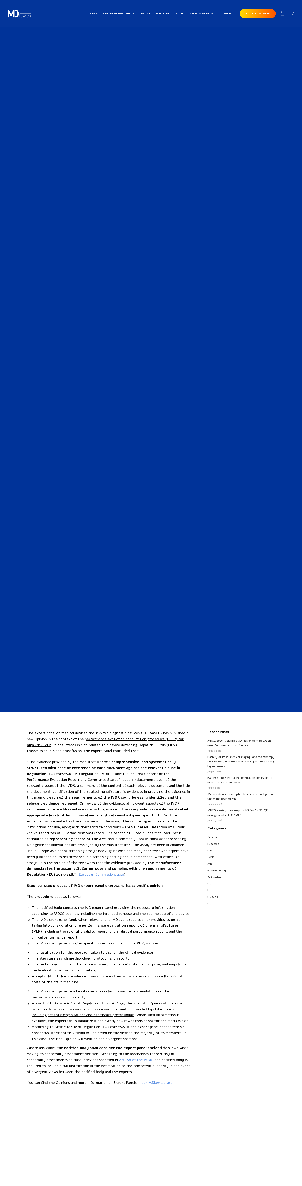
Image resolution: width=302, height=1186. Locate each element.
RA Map (145, 13)
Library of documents (118, 13)
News (93, 13)
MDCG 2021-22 (66, 913)
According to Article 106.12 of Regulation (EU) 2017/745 (78, 1026)
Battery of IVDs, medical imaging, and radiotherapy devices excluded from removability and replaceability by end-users (242, 761)
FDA (210, 850)
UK (209, 890)
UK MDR (212, 897)
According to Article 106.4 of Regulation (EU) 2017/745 (78, 1003)
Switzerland (214, 877)
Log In (226, 13)
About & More (199, 13)
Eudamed (213, 844)
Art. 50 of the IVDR (135, 1059)
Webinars (162, 13)
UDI (209, 884)
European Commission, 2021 (101, 874)
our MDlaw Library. (158, 1082)
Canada (212, 837)
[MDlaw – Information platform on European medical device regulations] (19, 13)
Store (179, 13)
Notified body (216, 870)
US (209, 904)
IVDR (151, 292)
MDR (210, 864)
